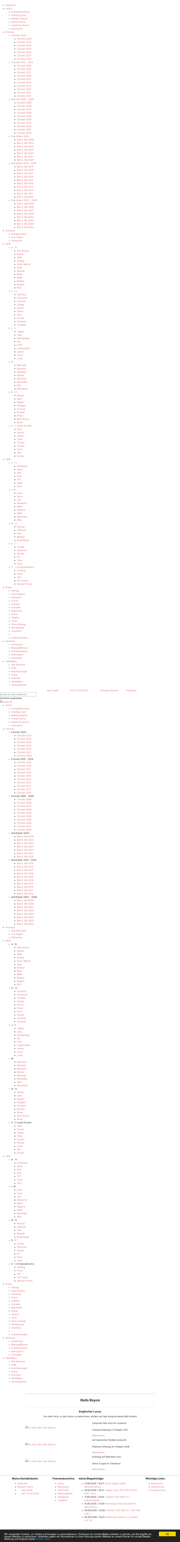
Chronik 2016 (24, 75)
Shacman (22, 550)
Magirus (21, 509)
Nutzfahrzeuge (19, 671)
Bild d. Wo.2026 (25, 139)
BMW (19, 277)
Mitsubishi (22, 388)
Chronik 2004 (24, 119)
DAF (19, 472)
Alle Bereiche (18, 664)
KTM (19, 345)
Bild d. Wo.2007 (25, 210)
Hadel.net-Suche (20, 25)
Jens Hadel (51, 690)
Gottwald (16, 597)
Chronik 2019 (24, 65)
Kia (18, 341)
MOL (19, 520)
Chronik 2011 (24, 92)
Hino (19, 486)
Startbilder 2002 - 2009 (24, 200)
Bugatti (20, 284)
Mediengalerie (65, 1493)
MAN (19, 513)
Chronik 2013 (24, 85)
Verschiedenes (19, 684)
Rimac (20, 415)
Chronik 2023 (24, 48)
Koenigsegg (23, 338)
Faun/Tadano (18, 594)
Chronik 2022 (24, 52)
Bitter (20, 274)
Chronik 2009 (24, 102)
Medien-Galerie (19, 18)
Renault (21, 412)
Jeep (19, 334)
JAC (19, 499)
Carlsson (21, 294)
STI (18, 557)
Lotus (20, 358)
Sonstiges (16, 658)
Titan (19, 563)
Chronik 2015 (24, 79)
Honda (20, 318)
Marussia (21, 365)
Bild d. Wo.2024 (25, 146)
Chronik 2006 (24, 112)
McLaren (21, 378)
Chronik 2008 (24, 106)
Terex (14, 620)
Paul (19, 533)
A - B (14, 247)
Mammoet (16, 610)
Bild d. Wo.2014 (25, 183)
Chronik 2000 (24, 133)
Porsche (21, 408)
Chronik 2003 (24, 122)
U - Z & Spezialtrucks (22, 567)
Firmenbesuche (19, 651)
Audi (19, 267)
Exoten (20, 456)
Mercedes (22, 382)
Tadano (15, 617)
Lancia (20, 351)
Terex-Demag (18, 624)
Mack (20, 506)
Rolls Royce (23, 419)
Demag (15, 590)
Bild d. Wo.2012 (25, 190)
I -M (13, 489)
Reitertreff (63, 1490)
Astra (19, 469)
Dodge (20, 304)
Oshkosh (21, 530)
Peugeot (21, 405)
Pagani (20, 402)
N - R (14, 392)
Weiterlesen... (99, 1435)
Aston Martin (24, 264)
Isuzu (19, 493)
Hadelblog (63, 1496)
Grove (14, 600)
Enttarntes (16, 240)
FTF (19, 479)
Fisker (20, 311)
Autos (61, 1483)
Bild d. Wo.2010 (25, 196)
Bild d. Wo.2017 (25, 173)
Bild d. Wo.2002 (25, 227)
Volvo (20, 449)
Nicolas (21, 526)
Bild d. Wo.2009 (25, 203)
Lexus (20, 355)
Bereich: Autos (25, 1486)
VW (19, 452)
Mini (19, 385)
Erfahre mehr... (44, 1538)
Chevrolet (22, 297)
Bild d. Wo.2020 (25, 159)
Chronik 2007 (24, 109)
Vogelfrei (62, 1500)
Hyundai (21, 324)
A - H (14, 462)
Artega (20, 260)
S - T (13, 543)
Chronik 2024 (24, 45)
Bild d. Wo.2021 (25, 156)
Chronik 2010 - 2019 (22, 62)
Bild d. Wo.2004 (25, 220)
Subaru (20, 435)
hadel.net (22, 1483)
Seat (19, 429)
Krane (14, 674)
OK (167, 1534)
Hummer (21, 321)
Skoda (20, 432)
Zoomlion (16, 631)
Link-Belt (16, 607)
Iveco (20, 496)
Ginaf (20, 483)
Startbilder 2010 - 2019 (23, 163)
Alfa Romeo (23, 250)
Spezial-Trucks (24, 583)
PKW (13, 668)
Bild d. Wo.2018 (25, 170)
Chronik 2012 (24, 89)
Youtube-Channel (108, 690)
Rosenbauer (23, 540)
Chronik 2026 (24, 38)
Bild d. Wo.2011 (25, 193)
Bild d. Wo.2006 (25, 213)
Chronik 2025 (24, 42)
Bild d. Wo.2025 (25, 143)
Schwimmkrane (19, 637)
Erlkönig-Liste (18, 15)
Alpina (20, 254)
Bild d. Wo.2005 (25, 217)
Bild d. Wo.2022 (25, 153)
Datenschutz (158, 1486)
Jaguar (20, 331)
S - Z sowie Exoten (21, 425)
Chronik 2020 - (19, 35)
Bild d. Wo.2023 (25, 149)
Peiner (14, 614)
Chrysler (21, 301)
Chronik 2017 (24, 72)
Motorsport (17, 654)
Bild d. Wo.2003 (25, 223)
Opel (19, 398)
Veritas (20, 445)
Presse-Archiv (18, 21)
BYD (19, 287)
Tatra (19, 560)
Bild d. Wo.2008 (25, 207)
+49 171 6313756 (77, 690)
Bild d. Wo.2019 (25, 166)
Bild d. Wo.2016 (25, 176)
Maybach (22, 371)
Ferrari (20, 308)
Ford (19, 314)
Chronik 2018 (24, 69)
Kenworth (22, 503)
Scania (20, 546)
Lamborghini (23, 348)
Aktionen (16, 678)
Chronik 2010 (24, 96)
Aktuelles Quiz (18, 233)
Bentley (21, 271)
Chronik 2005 (24, 116)
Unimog (21, 570)
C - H (14, 291)
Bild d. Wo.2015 (25, 180)
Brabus (20, 281)
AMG (19, 257)
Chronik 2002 (24, 126)
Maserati (21, 368)
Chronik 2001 (24, 129)
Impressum (17, 28)
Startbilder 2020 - (21, 136)
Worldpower (17, 627)
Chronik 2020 (24, 58)
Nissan (20, 395)
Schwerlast (17, 644)
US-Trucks (22, 580)
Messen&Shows (19, 647)
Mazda (20, 375)
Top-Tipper (17, 237)
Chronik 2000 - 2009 (22, 99)
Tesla (19, 439)
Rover (20, 422)
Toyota (20, 442)
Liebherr (15, 604)
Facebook (131, 690)
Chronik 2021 (24, 55)
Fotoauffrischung (20, 11)
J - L (13, 328)
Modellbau (16, 681)
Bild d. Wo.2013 (25, 186)
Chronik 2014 (24, 82)
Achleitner (22, 466)
